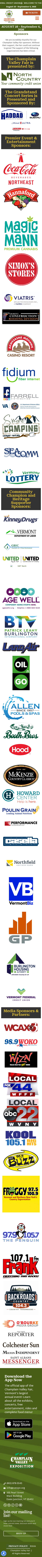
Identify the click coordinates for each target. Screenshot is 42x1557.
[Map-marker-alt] (9, 1505)
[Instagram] (16, 1505)
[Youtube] (20, 1505)
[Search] (5, 1505)
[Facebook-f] (12, 1505)
